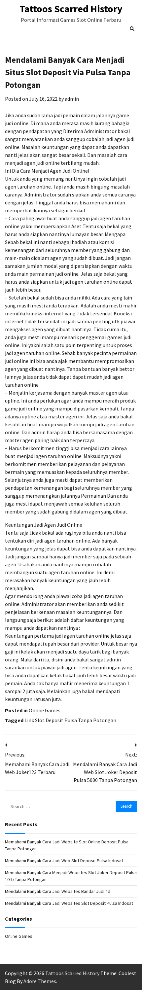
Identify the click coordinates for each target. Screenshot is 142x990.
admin (72, 98)
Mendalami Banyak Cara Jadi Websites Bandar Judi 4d (57, 891)
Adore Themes (39, 981)
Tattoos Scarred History (71, 8)
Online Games (44, 710)
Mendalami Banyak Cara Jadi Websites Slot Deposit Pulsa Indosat (69, 903)
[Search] (132, 29)
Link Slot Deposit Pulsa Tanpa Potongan (70, 720)
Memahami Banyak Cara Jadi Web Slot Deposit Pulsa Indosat (64, 861)
